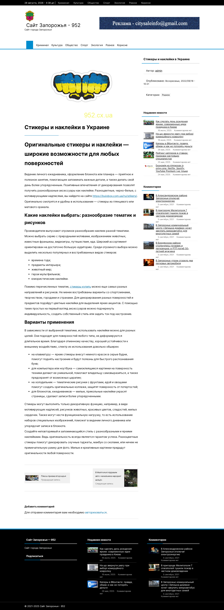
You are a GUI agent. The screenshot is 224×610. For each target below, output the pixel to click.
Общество (93, 2)
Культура (78, 2)
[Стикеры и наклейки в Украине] (81, 86)
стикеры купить (80, 286)
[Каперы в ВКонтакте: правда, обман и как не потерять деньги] (149, 145)
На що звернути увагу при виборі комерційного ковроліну (174, 135)
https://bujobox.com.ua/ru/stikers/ (115, 196)
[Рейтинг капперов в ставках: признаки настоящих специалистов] (149, 155)
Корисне (146, 2)
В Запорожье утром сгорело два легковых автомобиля (174, 262)
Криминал (63, 2)
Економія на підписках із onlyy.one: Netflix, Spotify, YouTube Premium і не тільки (172, 168)
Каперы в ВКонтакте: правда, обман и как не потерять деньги (174, 145)
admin (158, 70)
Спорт (106, 2)
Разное (133, 2)
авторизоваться (96, 512)
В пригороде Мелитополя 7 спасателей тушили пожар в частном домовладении (172, 213)
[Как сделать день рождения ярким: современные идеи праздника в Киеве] (149, 122)
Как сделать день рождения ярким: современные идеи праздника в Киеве (172, 124)
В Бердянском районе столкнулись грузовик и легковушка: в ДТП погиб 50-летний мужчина (172, 247)
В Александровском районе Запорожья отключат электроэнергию (171, 198)
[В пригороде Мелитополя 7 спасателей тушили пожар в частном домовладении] (149, 212)
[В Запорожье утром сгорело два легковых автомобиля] (149, 262)
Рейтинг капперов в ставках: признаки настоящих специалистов (172, 156)
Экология (119, 2)
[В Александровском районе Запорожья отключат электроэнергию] (149, 197)
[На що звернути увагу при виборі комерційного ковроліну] (149, 135)
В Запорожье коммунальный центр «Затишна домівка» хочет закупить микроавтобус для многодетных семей (174, 229)
